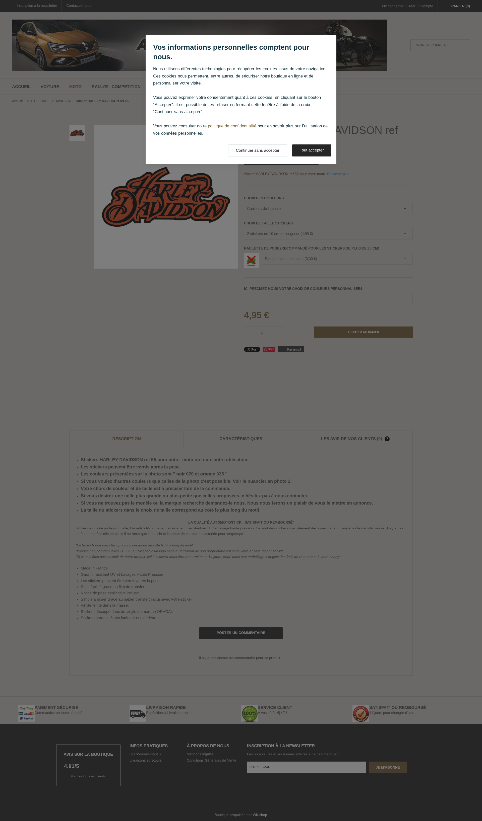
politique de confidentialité (232, 126)
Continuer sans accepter (257, 150)
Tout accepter (312, 150)
